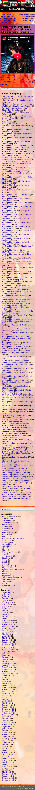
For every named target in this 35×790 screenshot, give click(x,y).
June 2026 (6, 597)
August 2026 (6, 593)
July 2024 (5, 630)
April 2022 (6, 681)
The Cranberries (8, 580)
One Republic (7, 556)
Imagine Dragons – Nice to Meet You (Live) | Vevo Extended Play (18, 160)
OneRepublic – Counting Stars (13, 319)
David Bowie (7, 526)
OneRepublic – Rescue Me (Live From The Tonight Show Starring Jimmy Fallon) (17, 263)
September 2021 (8, 691)
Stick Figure (6, 572)
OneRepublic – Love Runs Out (13, 380)
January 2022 (7, 685)
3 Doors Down (7, 519)
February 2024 (7, 640)
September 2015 (8, 740)
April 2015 (6, 746)
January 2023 (7, 666)
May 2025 (5, 610)
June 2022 (6, 677)
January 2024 (7, 642)
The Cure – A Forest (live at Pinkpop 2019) (17, 96)
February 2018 (7, 739)
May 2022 (5, 679)
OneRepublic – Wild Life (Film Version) (16, 246)
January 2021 (7, 707)
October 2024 (7, 624)
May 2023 (5, 658)
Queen (4, 560)
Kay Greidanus (7, 544)
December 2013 (8, 760)
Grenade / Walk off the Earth (13, 538)
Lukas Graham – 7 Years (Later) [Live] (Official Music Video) (16, 300)
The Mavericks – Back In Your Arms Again (17, 398)
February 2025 (7, 616)
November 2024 (8, 622)
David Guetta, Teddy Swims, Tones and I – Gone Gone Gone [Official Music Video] (17, 351)
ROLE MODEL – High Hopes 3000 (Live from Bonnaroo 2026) (16, 304)
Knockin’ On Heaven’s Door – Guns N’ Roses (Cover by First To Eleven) (18, 493)
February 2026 (7, 603)
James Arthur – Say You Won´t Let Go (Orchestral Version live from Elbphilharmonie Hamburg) (8, 18)
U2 (3, 584)
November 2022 (8, 670)
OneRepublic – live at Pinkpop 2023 (15, 402)
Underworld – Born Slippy (12, 406)
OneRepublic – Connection (12, 147)
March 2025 (6, 614)
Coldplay (5, 524)
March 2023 (6, 662)
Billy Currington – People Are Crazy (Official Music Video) (15, 424)
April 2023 (6, 660)
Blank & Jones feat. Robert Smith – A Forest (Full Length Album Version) (18, 105)
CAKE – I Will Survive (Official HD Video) (17, 333)
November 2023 (8, 646)
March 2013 (6, 762)
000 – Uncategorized (9, 517)
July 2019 (5, 729)
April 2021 (6, 701)
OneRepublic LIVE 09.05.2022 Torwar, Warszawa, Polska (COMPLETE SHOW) (16, 338)
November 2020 (8, 711)
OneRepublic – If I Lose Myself (13, 145)
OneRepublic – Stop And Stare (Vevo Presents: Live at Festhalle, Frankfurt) (16, 172)
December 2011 (8, 778)
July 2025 (5, 606)
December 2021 (8, 687)
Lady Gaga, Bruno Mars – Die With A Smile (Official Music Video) (18, 448)
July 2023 (5, 654)
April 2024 (6, 636)
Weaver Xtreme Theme (26, 788)
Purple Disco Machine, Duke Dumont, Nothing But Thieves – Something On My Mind (17, 483)
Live (4, 548)
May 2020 (5, 719)
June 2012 (6, 770)
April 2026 (6, 600)
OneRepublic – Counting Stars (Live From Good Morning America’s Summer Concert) (18, 190)
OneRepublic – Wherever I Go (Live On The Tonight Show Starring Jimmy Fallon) (17, 273)
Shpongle (5, 568)
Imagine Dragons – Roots (11, 157)
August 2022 (6, 675)
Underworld (6, 586)
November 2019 (8, 723)
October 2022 (7, 671)
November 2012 (8, 768)
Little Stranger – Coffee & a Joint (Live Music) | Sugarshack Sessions (16, 474)
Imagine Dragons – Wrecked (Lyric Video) (18, 315)
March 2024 (6, 638)
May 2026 (5, 599)
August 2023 (6, 652)
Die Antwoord (7, 528)
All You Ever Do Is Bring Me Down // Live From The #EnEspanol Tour (17, 395)
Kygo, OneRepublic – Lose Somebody (16, 382)
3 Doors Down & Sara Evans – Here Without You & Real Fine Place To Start (16, 452)
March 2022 (6, 683)
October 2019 (7, 725)
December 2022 (8, 668)
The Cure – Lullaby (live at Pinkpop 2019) (17, 100)
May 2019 (5, 731)
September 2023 (8, 650)
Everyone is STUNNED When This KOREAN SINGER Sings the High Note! (18, 411)
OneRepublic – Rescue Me (11, 289)
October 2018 (7, 735)
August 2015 (6, 743)
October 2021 (7, 689)
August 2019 (6, 727)
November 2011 (8, 780)
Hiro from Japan (8, 542)
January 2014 (7, 758)
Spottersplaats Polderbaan (12, 570)
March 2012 (6, 772)
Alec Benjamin (7, 521)
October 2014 (7, 752)
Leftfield (5, 546)
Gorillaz (5, 536)
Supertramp (6, 576)
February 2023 (7, 664)
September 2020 (8, 715)
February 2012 (7, 774)
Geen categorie (8, 532)
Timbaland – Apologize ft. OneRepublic (16, 325)
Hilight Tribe (7, 540)
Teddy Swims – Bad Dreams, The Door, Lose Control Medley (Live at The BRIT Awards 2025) (16, 488)
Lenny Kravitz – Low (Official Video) (15, 439)
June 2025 (6, 608)
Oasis (4, 554)
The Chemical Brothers (10, 578)
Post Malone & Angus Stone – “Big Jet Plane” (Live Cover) (15, 109)
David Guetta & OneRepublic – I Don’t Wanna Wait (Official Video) (16, 361)
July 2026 (5, 595)
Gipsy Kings (6, 534)
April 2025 (6, 612)
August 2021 (6, 693)
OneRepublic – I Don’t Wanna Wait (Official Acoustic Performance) (15, 150)
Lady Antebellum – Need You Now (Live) (17, 443)
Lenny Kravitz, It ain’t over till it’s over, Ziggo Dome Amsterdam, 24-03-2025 (16, 497)
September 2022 (8, 673)
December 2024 (8, 620)
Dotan (4, 530)
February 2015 (7, 748)
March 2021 (6, 703)
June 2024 (6, 632)
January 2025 (7, 618)
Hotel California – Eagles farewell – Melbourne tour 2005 (15, 470)
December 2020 (8, 709)
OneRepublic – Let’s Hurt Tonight (14, 138)
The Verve (6, 582)
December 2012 (8, 766)
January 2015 (7, 750)
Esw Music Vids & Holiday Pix (15, 786)
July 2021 (5, 695)
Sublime (5, 574)
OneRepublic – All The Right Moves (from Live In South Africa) (17, 154)
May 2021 (5, 699)
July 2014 (5, 756)
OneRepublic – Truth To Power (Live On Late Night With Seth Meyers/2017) (17, 125)
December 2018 (8, 733)
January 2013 (7, 764)
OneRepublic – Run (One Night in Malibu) (17, 254)
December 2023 (8, 644)
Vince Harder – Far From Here (13, 356)
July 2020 (5, 717)
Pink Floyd (6, 558)
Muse (4, 550)
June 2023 (6, 656)
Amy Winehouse (8, 522)
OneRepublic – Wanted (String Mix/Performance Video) (13, 251)
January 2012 (7, 776)
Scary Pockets (7, 566)
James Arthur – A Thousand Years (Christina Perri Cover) (14, 432)
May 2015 (5, 744)
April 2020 (6, 721)
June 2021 (6, 697)
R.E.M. (4, 562)
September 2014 (8, 754)
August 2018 (6, 737)
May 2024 (5, 634)
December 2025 (8, 604)
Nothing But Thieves (9, 552)
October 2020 (7, 713)
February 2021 (7, 705)
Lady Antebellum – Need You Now (15, 457)
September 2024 (8, 626)
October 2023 (7, 648)
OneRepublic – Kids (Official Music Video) (17, 364)
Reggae (5, 564)
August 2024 (6, 628)
